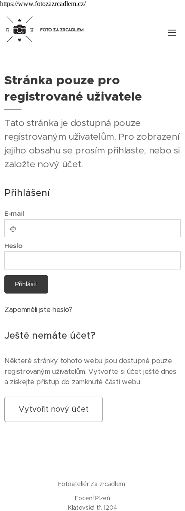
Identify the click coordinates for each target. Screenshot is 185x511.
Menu (172, 32)
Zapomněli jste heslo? (38, 309)
